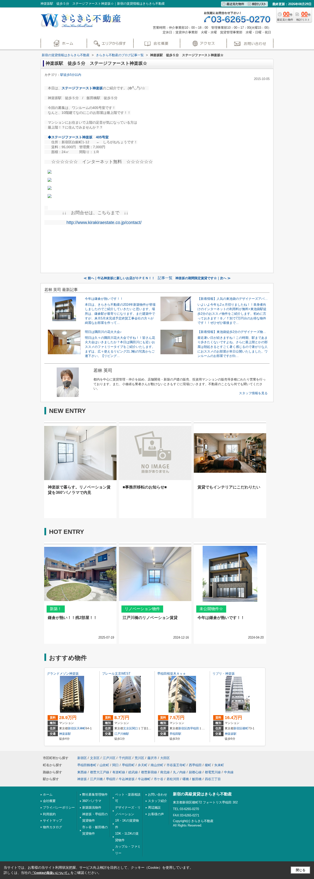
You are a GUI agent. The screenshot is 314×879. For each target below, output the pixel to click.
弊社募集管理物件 (95, 794)
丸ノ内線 (179, 772)
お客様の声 (156, 814)
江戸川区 (109, 758)
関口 (135, 728)
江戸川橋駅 (121, 733)
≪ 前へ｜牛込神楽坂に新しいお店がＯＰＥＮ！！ (119, 278)
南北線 (165, 772)
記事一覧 (165, 278)
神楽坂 (82, 779)
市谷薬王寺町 (176, 765)
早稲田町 (128, 765)
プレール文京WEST (116, 673)
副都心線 (195, 772)
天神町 (81, 728)
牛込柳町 (144, 779)
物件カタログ (52, 827)
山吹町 (104, 765)
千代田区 (125, 758)
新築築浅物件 (91, 807)
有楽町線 (118, 772)
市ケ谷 (158, 779)
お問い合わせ (157, 794)
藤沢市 (152, 758)
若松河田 (173, 779)
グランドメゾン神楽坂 (63, 673)
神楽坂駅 (65, 733)
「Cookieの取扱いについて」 (50, 873)
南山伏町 (157, 765)
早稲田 (111, 779)
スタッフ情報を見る (253, 393)
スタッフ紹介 (157, 801)
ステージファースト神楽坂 (82, 88)
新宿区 (72, 728)
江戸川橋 (96, 779)
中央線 (229, 772)
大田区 (165, 758)
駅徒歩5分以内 (70, 75)
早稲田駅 (175, 733)
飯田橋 (197, 779)
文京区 (127, 728)
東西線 (82, 772)
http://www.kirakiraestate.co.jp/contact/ (104, 222)
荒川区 (139, 758)
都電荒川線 (213, 772)
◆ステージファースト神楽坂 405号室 (78, 137)
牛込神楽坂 (127, 779)
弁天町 (142, 765)
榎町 (245, 728)
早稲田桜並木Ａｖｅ (171, 673)
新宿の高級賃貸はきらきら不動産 (202, 794)
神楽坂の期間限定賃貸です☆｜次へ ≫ (203, 278)
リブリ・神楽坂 (223, 673)
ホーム (47, 794)
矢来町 (219, 765)
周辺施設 (154, 807)
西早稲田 (193, 728)
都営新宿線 (149, 772)
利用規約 (49, 814)
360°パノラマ (91, 801)
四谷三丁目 (213, 779)
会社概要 (49, 801)
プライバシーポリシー (59, 807)
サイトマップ (52, 820)
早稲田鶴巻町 (86, 765)
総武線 (133, 772)
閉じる (300, 870)
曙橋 (186, 779)
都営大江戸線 (99, 772)
